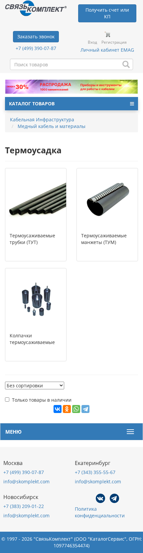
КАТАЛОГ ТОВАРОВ (32, 103)
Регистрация (114, 42)
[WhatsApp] (76, 409)
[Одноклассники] (67, 409)
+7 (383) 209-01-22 (23, 506)
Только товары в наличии (42, 400)
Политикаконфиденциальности (100, 512)
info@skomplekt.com (26, 481)
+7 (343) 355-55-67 (95, 472)
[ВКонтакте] (58, 409)
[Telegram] (85, 409)
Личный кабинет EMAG (107, 50)
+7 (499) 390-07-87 (36, 48)
